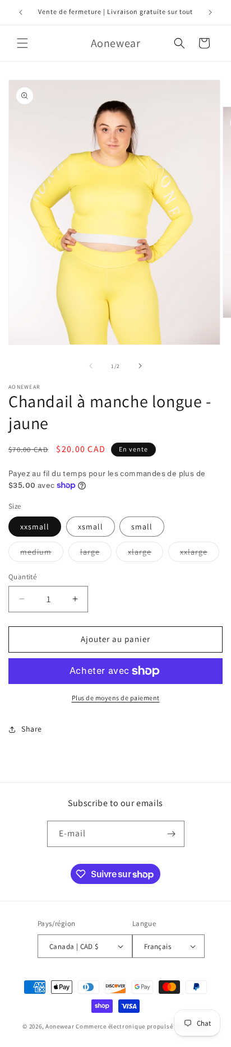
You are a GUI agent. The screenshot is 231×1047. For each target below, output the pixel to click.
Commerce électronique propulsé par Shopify (142, 1026)
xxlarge (199, 554)
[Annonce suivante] (210, 12)
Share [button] (31, 729)
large (96, 554)
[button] (22, 43)
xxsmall (34, 527)
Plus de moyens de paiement (116, 698)
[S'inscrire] (171, 834)
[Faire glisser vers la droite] (140, 365)
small (142, 527)
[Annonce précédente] (20, 12)
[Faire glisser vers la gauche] (90, 365)
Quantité (22, 576)
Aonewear (60, 1026)
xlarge (145, 554)
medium (41, 554)
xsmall (90, 527)
